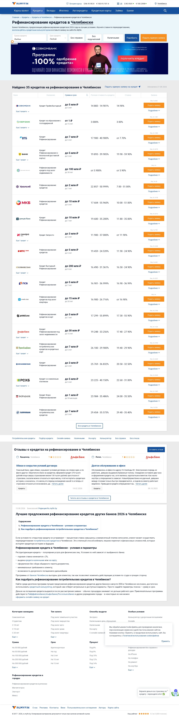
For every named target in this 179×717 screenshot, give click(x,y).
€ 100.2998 (140, 3)
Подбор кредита (46, 438)
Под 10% (93, 655)
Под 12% (93, 659)
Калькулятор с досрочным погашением (145, 617)
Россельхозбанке (66, 594)
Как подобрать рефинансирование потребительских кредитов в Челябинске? (59, 529)
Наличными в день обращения (103, 621)
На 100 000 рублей (20, 655)
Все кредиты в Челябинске (89, 426)
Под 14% (93, 663)
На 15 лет (55, 663)
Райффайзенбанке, (36, 594)
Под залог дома (57, 629)
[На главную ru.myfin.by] (20, 707)
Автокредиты (80, 10)
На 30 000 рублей (19, 647)
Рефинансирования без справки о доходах (142, 648)
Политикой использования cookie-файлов (141, 635)
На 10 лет (55, 659)
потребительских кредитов (46, 540)
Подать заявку (154, 105)
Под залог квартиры (59, 632)
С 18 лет (15, 625)
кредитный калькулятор (40, 586)
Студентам (16, 621)
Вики (63, 707)
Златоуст (16, 691)
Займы (119, 10)
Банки (130, 10)
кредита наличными (34, 560)
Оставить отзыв (156, 449)
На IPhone (132, 654)
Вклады (51, 10)
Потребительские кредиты (23, 438)
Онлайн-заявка (63, 438)
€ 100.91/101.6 (102, 3)
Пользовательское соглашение (82, 707)
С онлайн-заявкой (97, 632)
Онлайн (131, 621)
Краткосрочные (58, 647)
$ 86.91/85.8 (89, 3)
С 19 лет (15, 629)
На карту (92, 438)
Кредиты (38, 10)
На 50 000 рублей (19, 651)
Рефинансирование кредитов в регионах (29, 684)
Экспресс (93, 617)
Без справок (77, 37)
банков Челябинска (39, 575)
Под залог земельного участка (64, 617)
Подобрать (132, 37)
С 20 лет (15, 632)
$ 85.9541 (128, 3)
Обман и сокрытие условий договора (36, 465)
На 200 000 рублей (20, 659)
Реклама (44, 707)
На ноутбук (133, 666)
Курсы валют (21, 10)
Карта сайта (113, 707)
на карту (52, 560)
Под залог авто (57, 625)
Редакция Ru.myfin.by (47, 508)
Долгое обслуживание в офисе (108, 465)
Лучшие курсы (75, 3)
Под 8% (93, 647)
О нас (35, 707)
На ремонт (132, 662)
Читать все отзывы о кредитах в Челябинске (89, 498)
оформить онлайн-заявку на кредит (32, 597)
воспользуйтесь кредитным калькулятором (31, 30)
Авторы (102, 707)
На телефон (133, 658)
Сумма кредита (20, 35)
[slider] (12, 41)
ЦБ (121, 3)
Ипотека (64, 10)
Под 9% (93, 651)
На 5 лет (54, 655)
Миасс (15, 695)
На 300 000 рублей (20, 663)
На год (53, 651)
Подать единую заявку (153, 37)
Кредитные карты (101, 10)
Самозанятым (18, 617)
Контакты (54, 707)
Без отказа (134, 438)
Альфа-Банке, (51, 594)
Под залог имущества (60, 621)
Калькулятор (105, 438)
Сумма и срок (71, 95)
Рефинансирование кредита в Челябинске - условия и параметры (54, 525)
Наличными (113, 37)
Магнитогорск (18, 687)
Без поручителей (94, 38)
